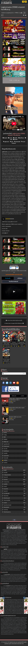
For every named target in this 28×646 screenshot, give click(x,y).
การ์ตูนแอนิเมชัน (7, 474)
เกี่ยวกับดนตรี (7, 498)
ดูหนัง (12, 141)
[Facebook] (3, 383)
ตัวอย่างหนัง (6, 446)
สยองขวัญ (6, 495)
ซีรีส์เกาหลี (6, 441)
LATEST (22, 395)
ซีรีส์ (5, 437)
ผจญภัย (5, 137)
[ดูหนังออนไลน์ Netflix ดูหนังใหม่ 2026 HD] (6, 3)
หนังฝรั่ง (15, 139)
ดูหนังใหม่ (5, 549)
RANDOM (5, 395)
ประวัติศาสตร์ (6, 493)
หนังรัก (5, 502)
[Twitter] (7, 383)
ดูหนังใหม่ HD (6, 444)
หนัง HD (10, 137)
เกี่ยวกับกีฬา (6, 507)
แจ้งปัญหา (20, 278)
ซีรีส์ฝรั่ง (5, 439)
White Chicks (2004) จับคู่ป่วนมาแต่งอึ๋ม (14, 320)
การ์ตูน (5, 434)
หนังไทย (5, 462)
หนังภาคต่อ (6, 455)
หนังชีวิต (15, 137)
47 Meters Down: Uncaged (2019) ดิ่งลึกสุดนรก (13, 323)
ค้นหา (24, 373)
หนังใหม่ (5, 460)
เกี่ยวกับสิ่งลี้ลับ (7, 500)
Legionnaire (6, 141)
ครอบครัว (6, 488)
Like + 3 (13, 267)
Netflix (5, 432)
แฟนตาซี (5, 491)
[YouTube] (14, 383)
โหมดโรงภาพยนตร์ (13, 281)
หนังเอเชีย (6, 457)
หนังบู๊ (5, 470)
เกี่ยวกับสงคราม (7, 512)
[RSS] (17, 383)
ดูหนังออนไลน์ (17, 141)
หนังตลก (6, 479)
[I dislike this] (17, 267)
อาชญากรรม (6, 481)
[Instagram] (10, 383)
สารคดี (5, 486)
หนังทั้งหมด (21, 137)
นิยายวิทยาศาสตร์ (7, 505)
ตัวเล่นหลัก (7, 278)
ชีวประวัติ (6, 477)
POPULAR (14, 395)
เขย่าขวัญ (6, 509)
